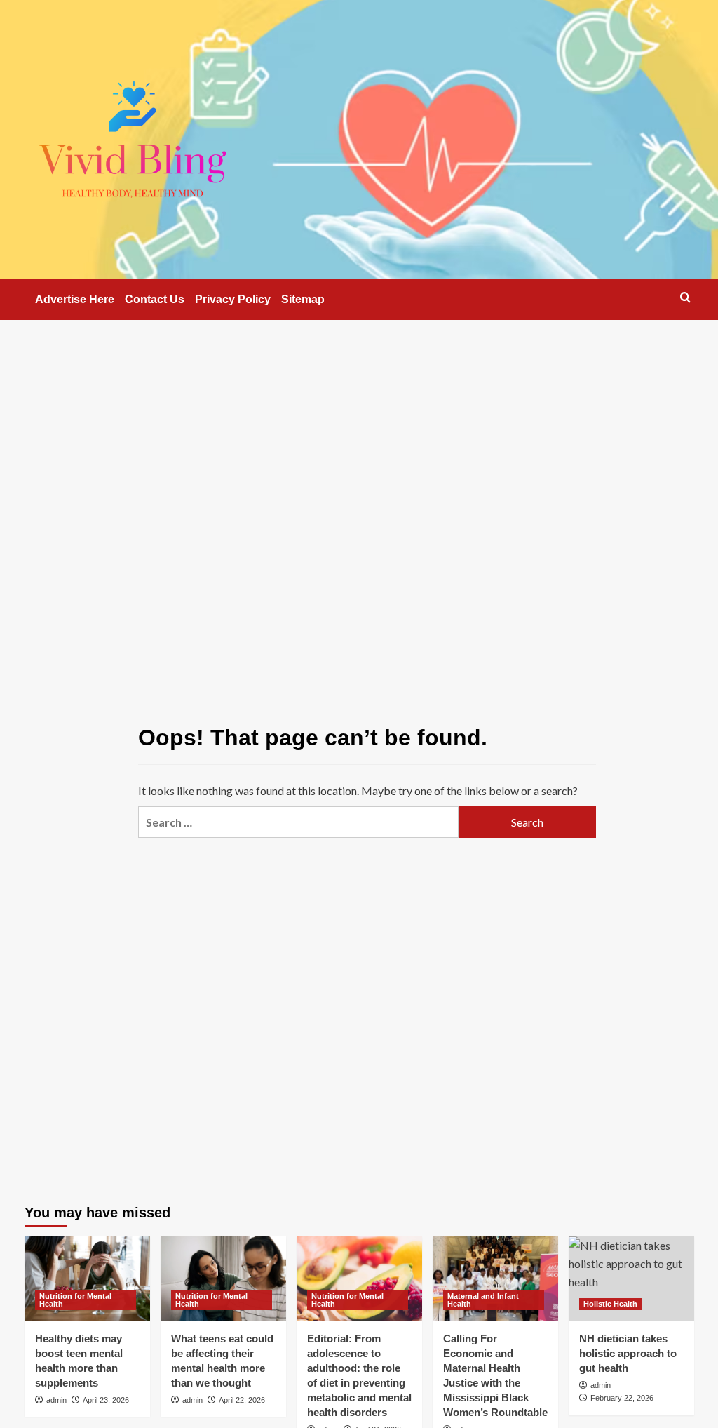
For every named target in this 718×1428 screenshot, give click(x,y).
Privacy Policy (233, 299)
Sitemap (303, 299)
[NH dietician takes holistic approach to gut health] (631, 1278)
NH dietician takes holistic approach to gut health (628, 1353)
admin (56, 1400)
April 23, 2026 (106, 1400)
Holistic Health (610, 1304)
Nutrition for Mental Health (75, 1300)
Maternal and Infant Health (483, 1300)
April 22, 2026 (242, 1400)
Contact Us (154, 299)
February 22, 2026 (621, 1398)
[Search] (685, 297)
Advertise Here (74, 299)
